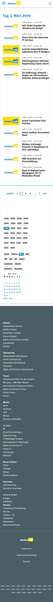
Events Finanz (9, 393)
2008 (26, 223)
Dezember (18, 269)
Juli (16, 259)
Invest (6, 396)
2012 (25, 228)
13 (14, 286)
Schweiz (6, 323)
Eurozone (7, 409)
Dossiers (7, 505)
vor (44, 193)
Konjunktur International (14, 363)
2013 (6, 233)
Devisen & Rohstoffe (12, 419)
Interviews (7, 482)
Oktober (18, 264)
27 (14, 292)
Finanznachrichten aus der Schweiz (18, 379)
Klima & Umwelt (10, 495)
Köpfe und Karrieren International (18, 370)
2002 (13, 219)
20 (15, 289)
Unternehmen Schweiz (13, 326)
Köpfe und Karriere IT (12, 446)
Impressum (26, 549)
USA (5, 412)
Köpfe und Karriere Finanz (14, 389)
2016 (25, 233)
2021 (6, 243)
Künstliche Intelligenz (13, 432)
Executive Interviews (12, 489)
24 (7, 292)
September (8, 264)
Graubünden (8, 343)
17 (7, 289)
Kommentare (8, 522)
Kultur (6, 465)
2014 (13, 233)
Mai (5, 259)
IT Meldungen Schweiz (13, 439)
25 (10, 292)
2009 (6, 228)
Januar (6, 254)
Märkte (6, 402)
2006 (13, 223)
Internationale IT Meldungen (16, 442)
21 (17, 289)
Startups (7, 426)
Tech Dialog (8, 452)
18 (10, 289)
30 (5, 295)
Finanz (6, 376)
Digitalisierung (9, 436)
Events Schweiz (10, 337)
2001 (6, 219)
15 (19, 286)
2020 (25, 238)
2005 (6, 223)
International (9, 353)
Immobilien (8, 518)
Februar (14, 254)
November (8, 269)
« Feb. (5, 298)
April (27, 254)
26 (12, 292)
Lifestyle (7, 469)
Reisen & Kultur (10, 462)
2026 (13, 248)
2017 (6, 238)
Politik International (12, 360)
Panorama (7, 366)
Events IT (7, 449)
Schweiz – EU (9, 515)
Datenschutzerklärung (26, 555)
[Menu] (4, 3)
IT (4, 429)
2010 (13, 228)
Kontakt (26, 562)
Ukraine (6, 512)
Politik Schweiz (10, 330)
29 (20, 292)
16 (5, 289)
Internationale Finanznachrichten (18, 386)
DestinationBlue (10, 475)
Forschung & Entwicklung (14, 508)
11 (10, 286)
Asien (5, 406)
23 (4, 292)
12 (12, 286)
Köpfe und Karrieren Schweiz (16, 340)
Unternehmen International (15, 356)
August (21, 259)
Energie (6, 498)
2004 (26, 219)
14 (17, 286)
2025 (6, 248)
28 (17, 292)
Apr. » (11, 298)
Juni (10, 259)
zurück (10, 193)
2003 (19, 219)
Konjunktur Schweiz (12, 333)
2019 (19, 238)
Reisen (6, 472)
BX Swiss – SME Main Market (15, 383)
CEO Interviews (9, 485)
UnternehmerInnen (11, 525)
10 (7, 286)
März (21, 254)
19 (12, 289)
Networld (7, 456)
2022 (12, 243)
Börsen (6, 416)
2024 (25, 243)
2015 (19, 233)
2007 (19, 223)
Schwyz (6, 347)
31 (7, 295)
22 (19, 289)
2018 (13, 238)
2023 (19, 243)
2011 (19, 228)
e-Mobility (7, 502)
